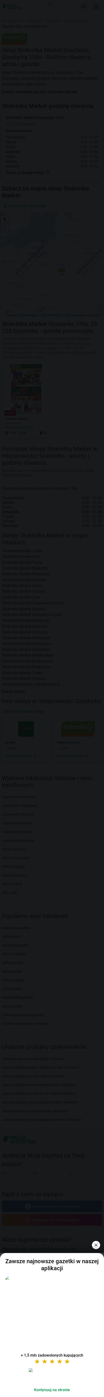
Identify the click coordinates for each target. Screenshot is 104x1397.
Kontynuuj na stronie (52, 1390)
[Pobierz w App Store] (52, 1376)
